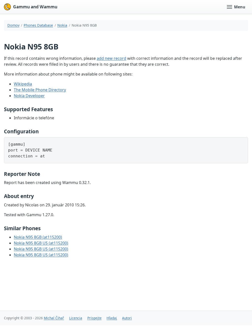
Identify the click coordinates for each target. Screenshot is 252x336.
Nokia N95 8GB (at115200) (38, 237)
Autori (127, 318)
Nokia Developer (29, 95)
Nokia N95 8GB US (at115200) (41, 243)
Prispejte (94, 318)
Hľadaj (112, 318)
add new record (111, 58)
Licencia (75, 318)
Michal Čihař (54, 318)
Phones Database (38, 25)
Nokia (62, 25)
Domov (13, 25)
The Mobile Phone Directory (40, 89)
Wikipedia (23, 84)
